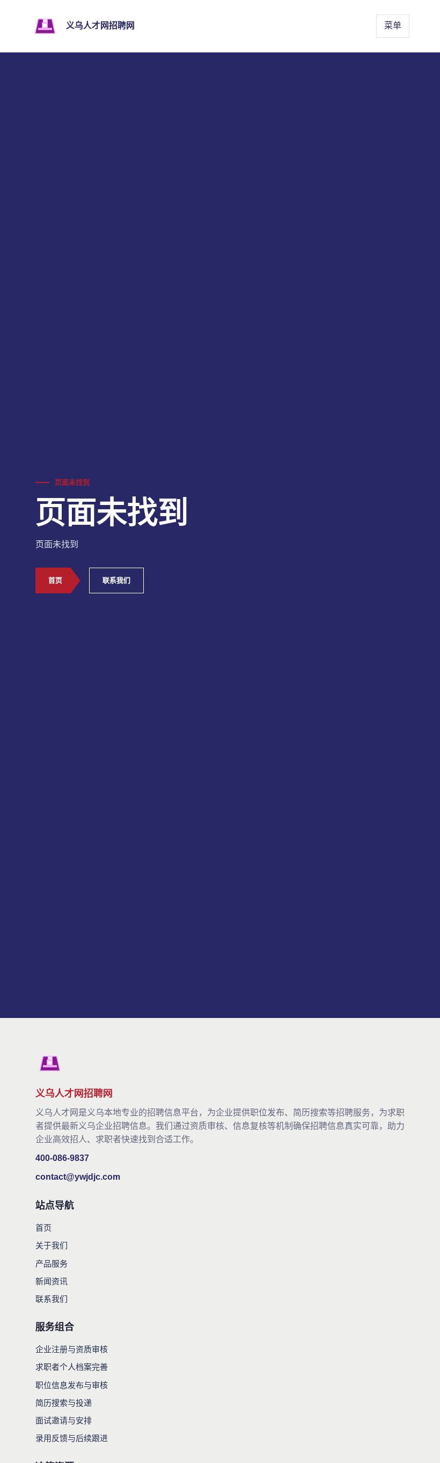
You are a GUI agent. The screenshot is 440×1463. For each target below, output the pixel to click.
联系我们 (116, 580)
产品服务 (51, 1263)
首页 (55, 580)
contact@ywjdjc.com (77, 1176)
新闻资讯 (51, 1281)
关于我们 (51, 1245)
